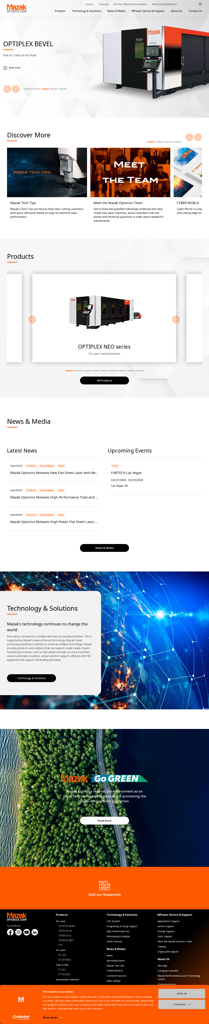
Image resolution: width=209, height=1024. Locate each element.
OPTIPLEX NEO (66, 940)
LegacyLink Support (168, 951)
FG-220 (62, 955)
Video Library (113, 980)
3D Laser (60, 950)
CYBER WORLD (115, 970)
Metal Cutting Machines (164, 4)
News (110, 955)
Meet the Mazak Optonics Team (175, 941)
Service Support (166, 926)
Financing (104, 4)
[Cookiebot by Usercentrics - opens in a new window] (21, 1017)
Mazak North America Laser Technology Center (179, 977)
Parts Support (165, 936)
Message (162, 965)
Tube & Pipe (62, 964)
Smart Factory (114, 941)
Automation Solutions (67, 979)
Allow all (182, 993)
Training (162, 946)
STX (60, 945)
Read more (105, 820)
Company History (167, 984)
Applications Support (169, 921)
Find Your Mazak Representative (130, 4)
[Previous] (7, 89)
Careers (90, 4)
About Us (176, 11)
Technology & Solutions (86, 11)
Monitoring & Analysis (118, 936)
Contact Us (195, 11)
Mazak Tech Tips (115, 965)
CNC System (113, 921)
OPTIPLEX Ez (64, 935)
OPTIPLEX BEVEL (66, 926)
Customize (180, 1004)
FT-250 (61, 969)
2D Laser (60, 921)
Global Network (200, 4)
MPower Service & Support (148, 11)
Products (60, 11)
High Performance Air (118, 931)
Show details (50, 1017)
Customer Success (116, 975)
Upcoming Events (116, 960)
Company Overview (168, 970)
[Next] (16, 89)
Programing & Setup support (122, 926)
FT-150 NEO (64, 974)
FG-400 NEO (64, 959)
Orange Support (166, 931)
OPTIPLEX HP (65, 930)
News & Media (116, 11)
